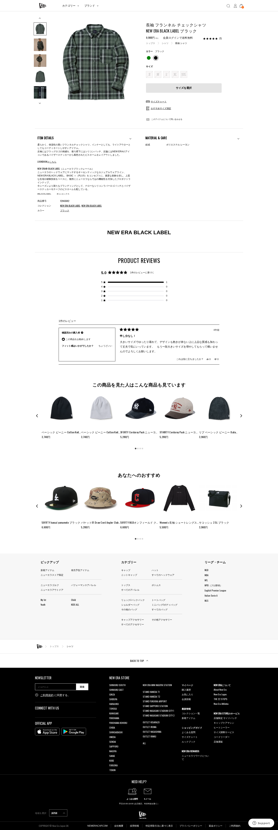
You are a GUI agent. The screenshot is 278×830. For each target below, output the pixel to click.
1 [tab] (135, 448)
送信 (82, 686)
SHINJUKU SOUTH (117, 685)
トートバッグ (158, 599)
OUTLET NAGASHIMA (152, 731)
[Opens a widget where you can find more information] (261, 823)
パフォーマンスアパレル (83, 585)
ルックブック (188, 741)
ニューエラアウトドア (52, 589)
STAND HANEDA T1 (151, 691)
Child (73, 599)
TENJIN (112, 770)
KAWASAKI (114, 713)
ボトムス (156, 585)
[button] (134, 282)
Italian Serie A (211, 595)
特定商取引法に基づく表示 (159, 826)
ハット (155, 570)
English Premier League (215, 590)
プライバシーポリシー (190, 826)
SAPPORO (113, 746)
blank (145, 689)
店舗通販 (218, 741)
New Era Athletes (221, 703)
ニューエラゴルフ (50, 585)
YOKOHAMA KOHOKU (118, 722)
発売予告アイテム (80, 570)
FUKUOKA (113, 765)
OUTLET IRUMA (149, 727)
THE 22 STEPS (220, 699)
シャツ (165, 43)
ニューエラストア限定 (52, 574)
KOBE (111, 760)
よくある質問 (188, 732)
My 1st (43, 599)
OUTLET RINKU (149, 736)
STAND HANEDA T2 (151, 696)
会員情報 (186, 699)
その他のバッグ (129, 609)
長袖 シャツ (181, 43)
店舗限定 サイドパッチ (225, 717)
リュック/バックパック (133, 599)
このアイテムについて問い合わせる (166, 119)
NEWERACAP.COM (97, 826)
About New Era (220, 689)
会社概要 (118, 826)
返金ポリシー (215, 826)
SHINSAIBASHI (116, 732)
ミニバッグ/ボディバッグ (164, 604)
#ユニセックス (63, 194)
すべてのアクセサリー (132, 624)
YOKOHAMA (114, 718)
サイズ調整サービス (224, 732)
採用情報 (134, 826)
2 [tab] (138, 448)
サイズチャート (190, 736)
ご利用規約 (47, 695)
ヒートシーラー (222, 727)
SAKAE (112, 755)
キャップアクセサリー (132, 619)
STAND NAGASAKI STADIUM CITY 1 (158, 710)
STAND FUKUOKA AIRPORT (155, 701)
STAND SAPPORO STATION (155, 706)
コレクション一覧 (191, 713)
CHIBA (112, 727)
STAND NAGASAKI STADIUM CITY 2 (159, 715)
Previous (40, 19)
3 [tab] (140, 448)
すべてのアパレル (130, 589)
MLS (206, 600)
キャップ (125, 570)
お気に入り (187, 694)
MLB (206, 570)
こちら (53, 161)
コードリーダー (222, 736)
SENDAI (112, 741)
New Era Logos (220, 694)
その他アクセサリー (162, 619)
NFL (206, 580)
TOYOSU (113, 708)
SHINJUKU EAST (116, 689)
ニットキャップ (129, 574)
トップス (150, 43)
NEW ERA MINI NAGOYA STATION (157, 685)
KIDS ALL (75, 604)
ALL (144, 743)
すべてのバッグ (160, 609)
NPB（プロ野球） (213, 585)
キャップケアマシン (224, 722)
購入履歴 (186, 689)
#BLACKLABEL (44, 194)
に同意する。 (55, 695)
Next (40, 102)
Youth (43, 604)
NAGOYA (112, 751)
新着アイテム (47, 570)
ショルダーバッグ (130, 604)
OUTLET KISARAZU (151, 722)
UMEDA (112, 737)
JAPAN (54, 813)
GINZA (112, 694)
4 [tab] (142, 448)
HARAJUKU (114, 704)
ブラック (64, 210)
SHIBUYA (113, 699)
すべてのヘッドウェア (163, 574)
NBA (206, 575)
